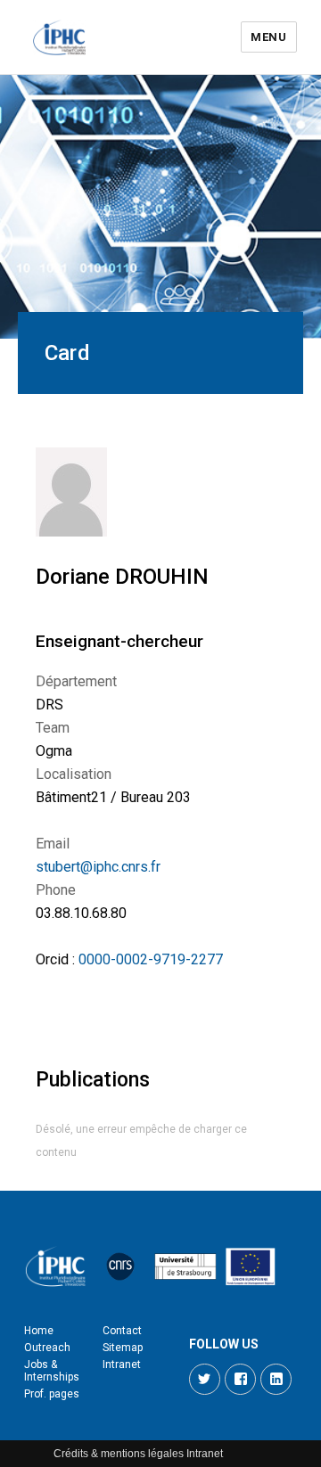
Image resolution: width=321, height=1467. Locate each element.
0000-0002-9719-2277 (150, 959)
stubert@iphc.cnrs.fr (98, 866)
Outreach (47, 1347)
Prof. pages (51, 1394)
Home (39, 1330)
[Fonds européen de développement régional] (250, 1266)
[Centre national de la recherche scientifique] (120, 1266)
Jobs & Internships (51, 1370)
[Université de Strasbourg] (185, 1266)
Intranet (122, 1364)
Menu (268, 37)
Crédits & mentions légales (119, 1453)
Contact (122, 1330)
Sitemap (123, 1347)
